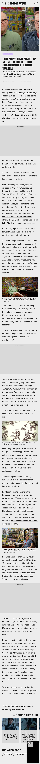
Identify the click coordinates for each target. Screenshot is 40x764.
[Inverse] (18, 3)
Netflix (7, 755)
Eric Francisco (10, 81)
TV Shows (20, 755)
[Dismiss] (36, 742)
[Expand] (29, 742)
